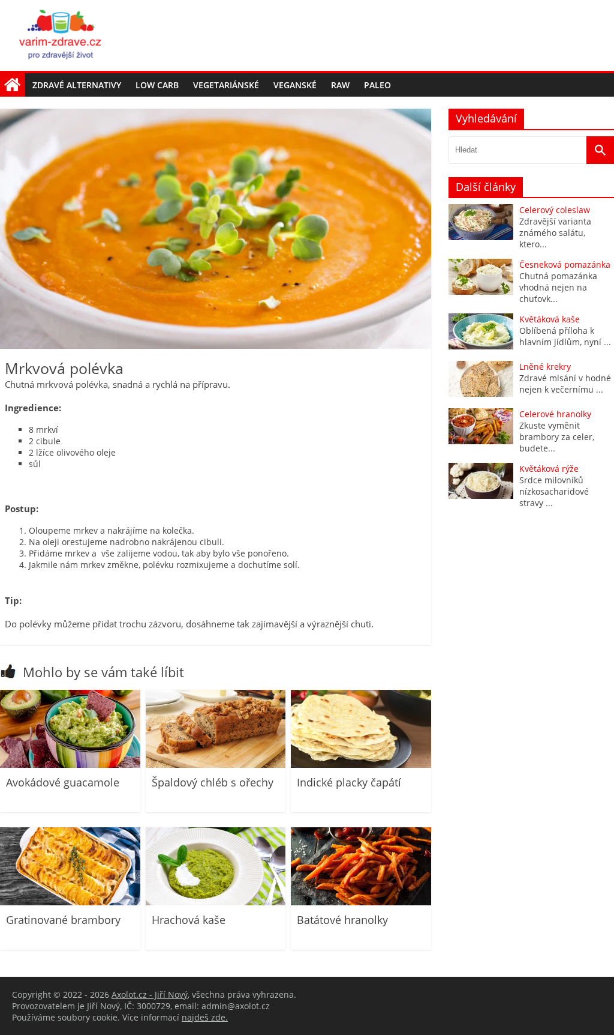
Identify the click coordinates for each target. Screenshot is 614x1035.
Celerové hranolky (555, 414)
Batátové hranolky (342, 920)
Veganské (295, 85)
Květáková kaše (549, 319)
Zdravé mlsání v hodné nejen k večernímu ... (565, 383)
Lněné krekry (545, 366)
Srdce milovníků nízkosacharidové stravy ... (554, 491)
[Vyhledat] (600, 150)
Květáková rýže (549, 468)
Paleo (377, 85)
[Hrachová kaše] (216, 902)
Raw (340, 85)
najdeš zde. (205, 1017)
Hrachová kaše (188, 920)
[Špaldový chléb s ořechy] (216, 764)
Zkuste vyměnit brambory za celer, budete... (556, 437)
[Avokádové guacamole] (70, 764)
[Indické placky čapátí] (361, 764)
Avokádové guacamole (62, 782)
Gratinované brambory (63, 920)
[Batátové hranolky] (361, 902)
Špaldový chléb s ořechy (212, 782)
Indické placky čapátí (349, 782)
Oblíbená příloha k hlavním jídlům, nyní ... (565, 336)
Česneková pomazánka (564, 264)
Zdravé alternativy (76, 85)
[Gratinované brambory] (70, 902)
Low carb (157, 85)
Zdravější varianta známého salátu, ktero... (555, 233)
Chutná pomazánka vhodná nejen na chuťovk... (558, 287)
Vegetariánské (226, 85)
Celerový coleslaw (554, 210)
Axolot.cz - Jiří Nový (150, 994)
